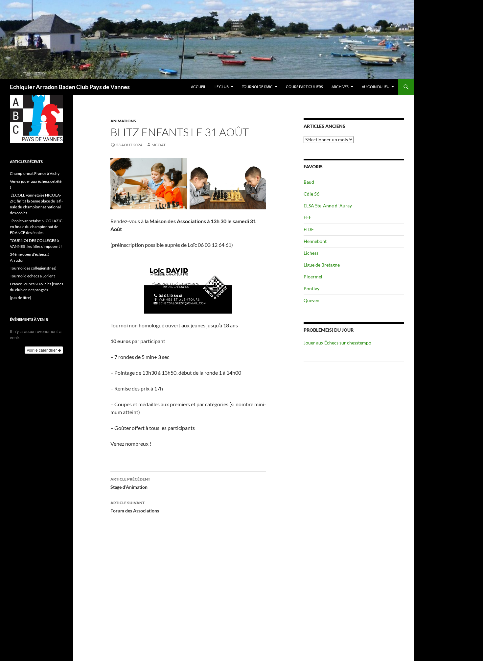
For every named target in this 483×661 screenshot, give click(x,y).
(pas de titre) (20, 297)
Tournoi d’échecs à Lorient (32, 275)
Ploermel (313, 276)
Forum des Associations (134, 506)
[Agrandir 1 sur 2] (178, 166)
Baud (309, 182)
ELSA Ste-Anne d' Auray (328, 205)
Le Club (222, 86)
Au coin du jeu (375, 86)
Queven (311, 300)
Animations (123, 120)
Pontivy (311, 288)
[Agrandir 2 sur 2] (257, 166)
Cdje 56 (311, 194)
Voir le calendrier (42, 350)
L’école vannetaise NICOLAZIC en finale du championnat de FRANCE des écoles (36, 226)
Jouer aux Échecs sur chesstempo (337, 342)
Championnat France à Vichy (34, 173)
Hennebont (315, 241)
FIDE (309, 229)
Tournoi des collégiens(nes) (33, 268)
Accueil (198, 86)
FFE (307, 217)
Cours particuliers (304, 86)
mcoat (158, 144)
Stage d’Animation (130, 483)
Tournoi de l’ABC (257, 86)
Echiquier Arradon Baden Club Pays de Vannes (70, 86)
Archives (340, 86)
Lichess (311, 253)
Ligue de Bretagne (322, 265)
